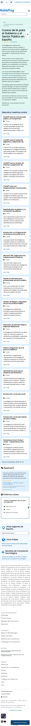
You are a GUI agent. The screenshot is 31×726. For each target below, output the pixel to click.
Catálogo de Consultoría (10, 642)
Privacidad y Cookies (15, 710)
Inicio (4, 22)
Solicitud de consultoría (10, 638)
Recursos (4, 624)
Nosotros (4, 664)
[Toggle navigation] (29, 10)
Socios (3, 670)
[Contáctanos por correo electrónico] (11, 2)
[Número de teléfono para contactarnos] (6, 2)
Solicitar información (20, 722)
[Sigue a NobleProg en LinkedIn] (2, 721)
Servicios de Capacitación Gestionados (11, 651)
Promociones (6, 618)
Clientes (4, 673)
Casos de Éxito (6, 636)
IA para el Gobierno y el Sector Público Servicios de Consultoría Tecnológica (14, 558)
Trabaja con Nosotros (9, 679)
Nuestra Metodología (9, 633)
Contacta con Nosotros (22, 2)
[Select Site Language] (2, 2)
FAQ (2, 682)
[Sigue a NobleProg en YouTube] (5, 721)
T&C (2, 685)
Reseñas (4, 676)
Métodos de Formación (10, 621)
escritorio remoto (7, 76)
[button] (28, 507)
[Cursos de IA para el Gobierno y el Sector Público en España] (8, 10)
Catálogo (4, 615)
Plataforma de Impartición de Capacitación (12, 655)
